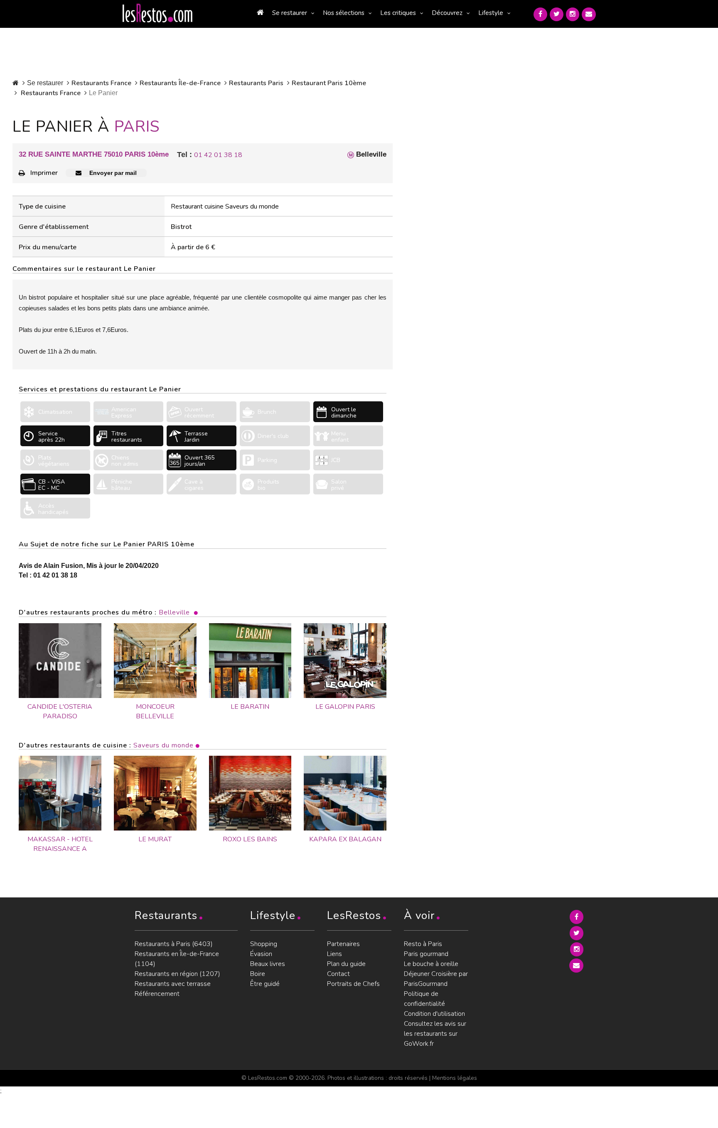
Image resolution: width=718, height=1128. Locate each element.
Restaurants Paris (256, 83)
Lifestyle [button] (490, 13)
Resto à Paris (423, 944)
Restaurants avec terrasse (173, 983)
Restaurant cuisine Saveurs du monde (225, 206)
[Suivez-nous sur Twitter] (556, 14)
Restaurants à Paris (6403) (174, 944)
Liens (334, 953)
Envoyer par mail (112, 173)
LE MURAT (155, 839)
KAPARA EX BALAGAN (345, 839)
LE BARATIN (250, 706)
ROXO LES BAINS (250, 839)
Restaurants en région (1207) (177, 973)
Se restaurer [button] (289, 13)
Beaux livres (267, 963)
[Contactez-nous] (589, 14)
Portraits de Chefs (353, 983)
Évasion (261, 953)
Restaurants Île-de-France (180, 83)
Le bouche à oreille (431, 963)
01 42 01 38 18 (218, 155)
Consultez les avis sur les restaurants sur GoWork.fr (435, 1033)
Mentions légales (454, 1078)
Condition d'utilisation (434, 1013)
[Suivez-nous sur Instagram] (572, 14)
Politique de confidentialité (424, 998)
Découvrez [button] (447, 13)
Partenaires (343, 944)
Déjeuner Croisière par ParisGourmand (436, 978)
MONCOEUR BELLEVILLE (155, 711)
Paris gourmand (426, 953)
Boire (257, 973)
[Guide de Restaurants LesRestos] (157, 13)
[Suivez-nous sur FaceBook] (540, 14)
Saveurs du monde (163, 745)
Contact (338, 973)
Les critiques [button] (398, 13)
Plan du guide (346, 963)
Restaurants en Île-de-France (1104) (177, 958)
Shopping (263, 944)
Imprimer (44, 172)
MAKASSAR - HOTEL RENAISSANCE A (60, 844)
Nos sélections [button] (343, 13)
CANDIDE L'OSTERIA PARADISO (59, 711)
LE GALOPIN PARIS (345, 706)
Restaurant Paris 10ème (329, 83)
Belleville (174, 612)
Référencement (157, 993)
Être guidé (265, 983)
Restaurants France (101, 83)
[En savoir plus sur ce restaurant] (60, 793)
